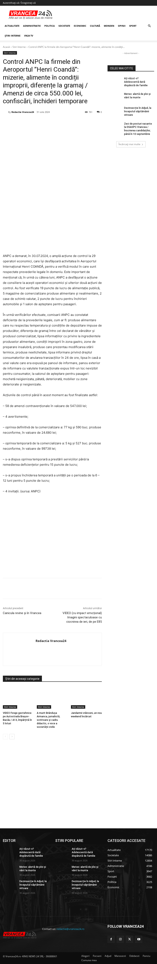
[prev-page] (5, 736)
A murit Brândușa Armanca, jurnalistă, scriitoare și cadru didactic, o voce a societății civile (48, 720)
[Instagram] (120, 939)
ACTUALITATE (12, 25)
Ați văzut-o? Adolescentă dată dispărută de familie (136, 82)
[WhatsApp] (61, 122)
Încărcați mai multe (129, 144)
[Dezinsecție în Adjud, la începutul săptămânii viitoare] (114, 111)
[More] (90, 588)
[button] (149, 26)
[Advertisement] (52, 537)
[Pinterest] (52, 122)
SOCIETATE (64, 25)
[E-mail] (71, 122)
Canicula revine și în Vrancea (22, 613)
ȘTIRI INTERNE (12, 35)
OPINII (122, 25)
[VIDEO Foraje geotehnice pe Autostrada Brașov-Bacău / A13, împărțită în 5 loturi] (18, 698)
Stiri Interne (19, 47)
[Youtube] (138, 939)
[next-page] (12, 736)
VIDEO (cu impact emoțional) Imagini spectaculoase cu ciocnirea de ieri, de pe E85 (82, 617)
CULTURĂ (95, 25)
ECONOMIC (80, 25)
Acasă (6, 47)
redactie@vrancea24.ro (70, 929)
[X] (43, 122)
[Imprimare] (80, 122)
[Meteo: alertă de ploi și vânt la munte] (114, 97)
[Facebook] (33, 122)
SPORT (132, 25)
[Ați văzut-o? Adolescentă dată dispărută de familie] (114, 82)
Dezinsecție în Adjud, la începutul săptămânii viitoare (137, 111)
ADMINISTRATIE (32, 25)
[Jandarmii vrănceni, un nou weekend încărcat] (86, 698)
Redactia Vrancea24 (22, 111)
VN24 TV (28, 35)
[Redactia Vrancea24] (5, 112)
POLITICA (49, 25)
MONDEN (109, 25)
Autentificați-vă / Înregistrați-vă (19, 2)
